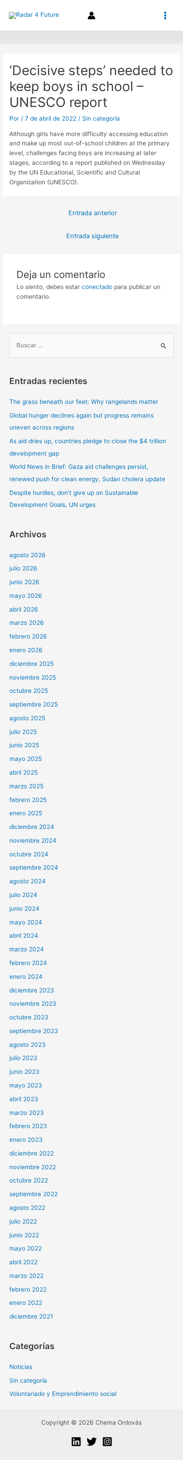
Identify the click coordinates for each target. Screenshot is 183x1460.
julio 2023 (23, 1057)
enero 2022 (25, 1302)
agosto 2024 (27, 881)
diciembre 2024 (31, 826)
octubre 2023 (28, 1017)
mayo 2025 (25, 758)
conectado (97, 286)
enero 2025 (25, 813)
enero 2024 (26, 976)
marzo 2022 (26, 1275)
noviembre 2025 (32, 677)
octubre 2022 (28, 1180)
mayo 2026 (25, 595)
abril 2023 (23, 1099)
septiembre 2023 (33, 1030)
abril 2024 (23, 935)
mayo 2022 (25, 1248)
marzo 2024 (26, 949)
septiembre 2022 (33, 1194)
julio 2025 (23, 731)
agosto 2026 (27, 555)
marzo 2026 (26, 622)
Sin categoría (101, 118)
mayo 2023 (25, 1085)
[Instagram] (107, 1442)
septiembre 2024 (33, 867)
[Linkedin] (76, 1442)
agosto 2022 (27, 1207)
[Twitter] (92, 1442)
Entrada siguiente (92, 236)
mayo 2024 (25, 922)
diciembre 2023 (31, 990)
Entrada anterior (92, 213)
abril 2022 (23, 1262)
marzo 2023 (26, 1112)
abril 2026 (23, 609)
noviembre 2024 (32, 840)
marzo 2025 (26, 786)
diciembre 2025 (31, 663)
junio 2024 (24, 908)
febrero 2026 (28, 636)
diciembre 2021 (31, 1316)
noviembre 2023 (32, 1003)
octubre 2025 (28, 690)
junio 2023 (24, 1071)
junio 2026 (24, 582)
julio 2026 (23, 568)
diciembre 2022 (31, 1153)
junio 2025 (24, 745)
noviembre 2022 (32, 1167)
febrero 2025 (28, 799)
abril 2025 (23, 772)
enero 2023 (26, 1139)
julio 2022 (23, 1221)
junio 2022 (24, 1235)
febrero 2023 (28, 1125)
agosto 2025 (27, 718)
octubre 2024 (28, 854)
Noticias (20, 1366)
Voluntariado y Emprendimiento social (62, 1393)
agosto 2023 (27, 1044)
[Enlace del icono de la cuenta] (91, 15)
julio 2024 (23, 894)
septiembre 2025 (33, 704)
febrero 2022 (28, 1289)
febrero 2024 (28, 962)
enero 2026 (26, 650)
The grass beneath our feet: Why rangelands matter (83, 401)
